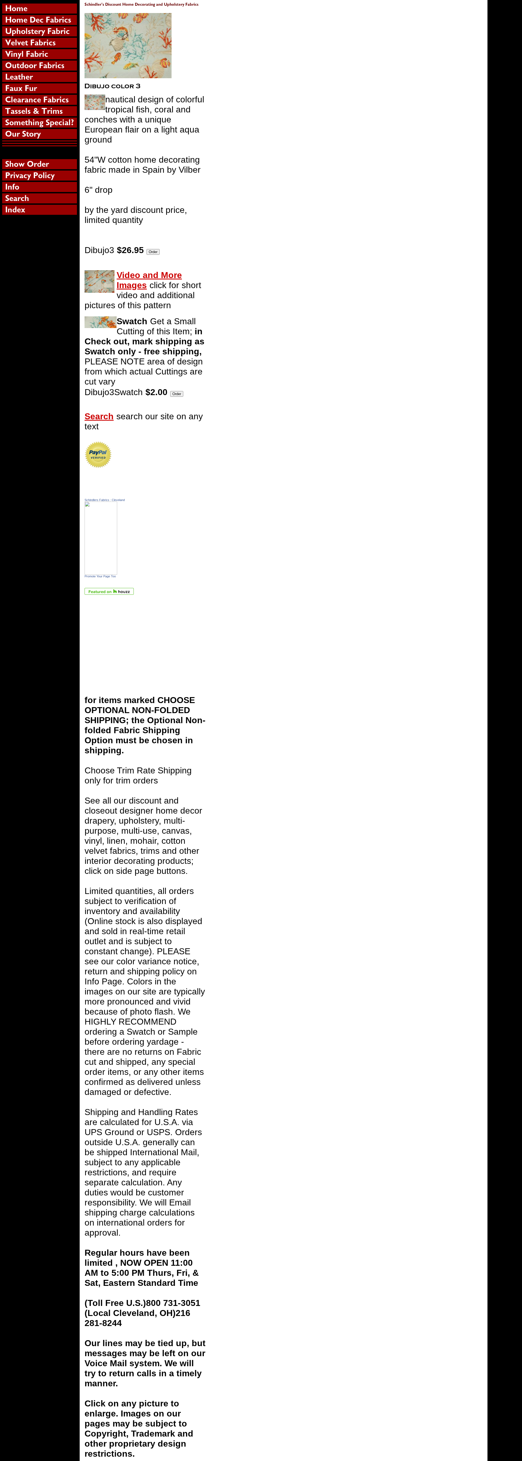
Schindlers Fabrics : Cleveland (105, 500)
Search (99, 416)
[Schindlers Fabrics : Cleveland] (101, 572)
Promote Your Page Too (100, 576)
